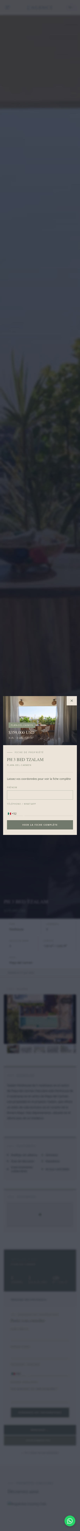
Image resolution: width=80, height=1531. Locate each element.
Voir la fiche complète (40, 824)
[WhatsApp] (69, 1520)
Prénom (12, 787)
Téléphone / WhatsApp (21, 804)
